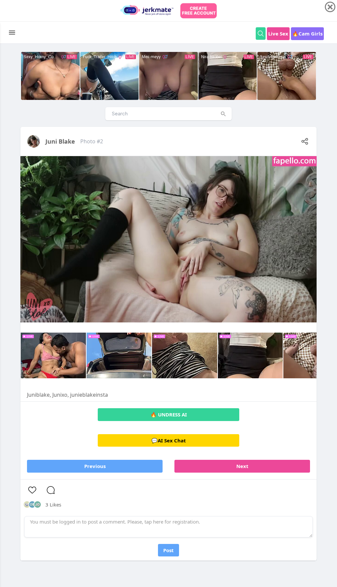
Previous (95, 466)
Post (168, 550)
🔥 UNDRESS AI (168, 414)
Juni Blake (60, 141)
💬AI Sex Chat (168, 440)
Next (242, 466)
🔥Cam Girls (307, 33)
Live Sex (278, 33)
